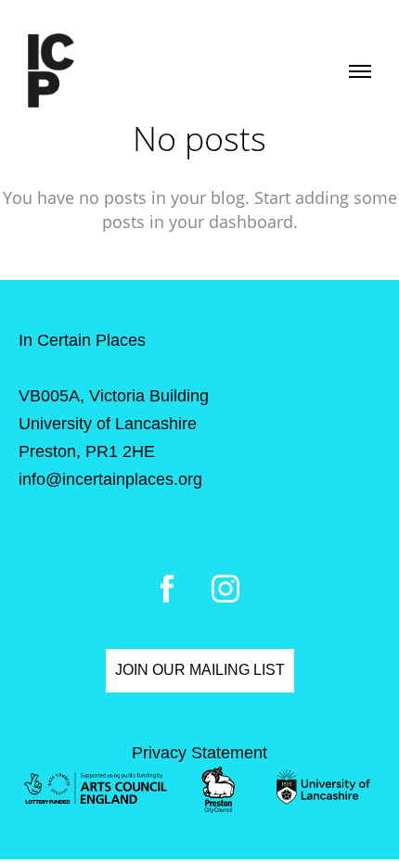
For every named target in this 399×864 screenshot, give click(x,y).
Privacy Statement (199, 752)
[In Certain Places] (51, 71)
